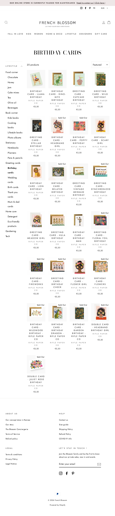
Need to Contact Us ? (57, 261)
